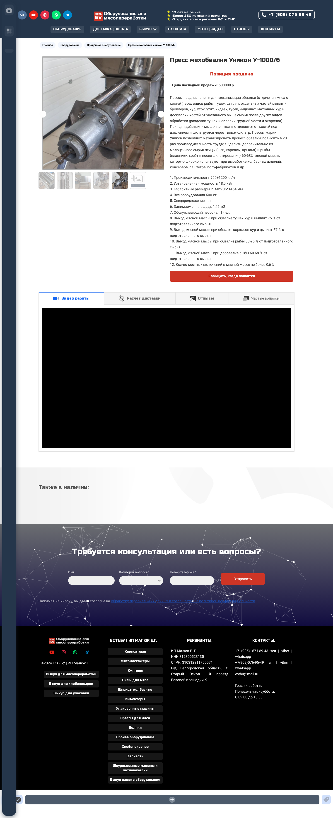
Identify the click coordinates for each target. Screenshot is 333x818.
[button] (161, 114)
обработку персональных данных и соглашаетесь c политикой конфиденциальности (183, 601)
